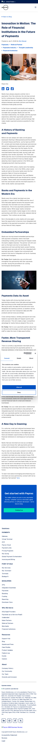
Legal (3, 741)
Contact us (19, 510)
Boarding (5, 593)
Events (4, 656)
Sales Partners (6, 620)
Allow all (19, 387)
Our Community (7, 671)
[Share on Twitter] (7, 89)
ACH (3, 542)
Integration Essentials (9, 588)
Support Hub (6, 639)
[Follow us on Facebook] (15, 721)
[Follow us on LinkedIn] (4, 721)
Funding (4, 596)
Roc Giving (5, 554)
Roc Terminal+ (6, 571)
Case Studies (6, 647)
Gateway (5, 536)
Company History (7, 668)
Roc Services (6, 568)
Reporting (5, 599)
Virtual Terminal (7, 539)
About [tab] (31, 358)
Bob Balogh (22, 41)
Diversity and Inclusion (9, 677)
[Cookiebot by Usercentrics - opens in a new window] (23, 353)
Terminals (5, 574)
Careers (4, 659)
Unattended (5, 617)
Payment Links (6, 548)
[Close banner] (35, 353)
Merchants (5, 626)
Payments (5, 591)
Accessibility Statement (9, 735)
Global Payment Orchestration (12, 556)
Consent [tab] (6, 358)
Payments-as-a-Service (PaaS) (12, 615)
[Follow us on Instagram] (9, 721)
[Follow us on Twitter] (21, 721)
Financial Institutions (8, 629)
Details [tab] (19, 358)
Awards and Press (8, 644)
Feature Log (6, 653)
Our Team (5, 674)
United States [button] (10, 2)
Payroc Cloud (6, 545)
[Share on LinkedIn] (3, 89)
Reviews (4, 738)
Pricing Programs (7, 551)
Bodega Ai (5, 576)
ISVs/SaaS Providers (8, 612)
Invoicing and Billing (8, 559)
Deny (19, 392)
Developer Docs (7, 602)
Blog (3, 641)
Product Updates (7, 650)
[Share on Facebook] (12, 89)
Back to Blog (7, 17)
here (18, 478)
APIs (3, 585)
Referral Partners (7, 623)
